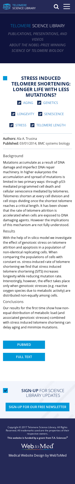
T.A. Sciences (59, 438)
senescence (54, 114)
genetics (50, 103)
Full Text (24, 357)
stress (20, 125)
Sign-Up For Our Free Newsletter (37, 407)
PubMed (24, 344)
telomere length (51, 125)
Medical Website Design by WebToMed (38, 455)
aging (28, 103)
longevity (25, 114)
